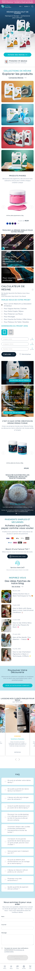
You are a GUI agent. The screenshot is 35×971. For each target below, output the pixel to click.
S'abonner (17, 505)
